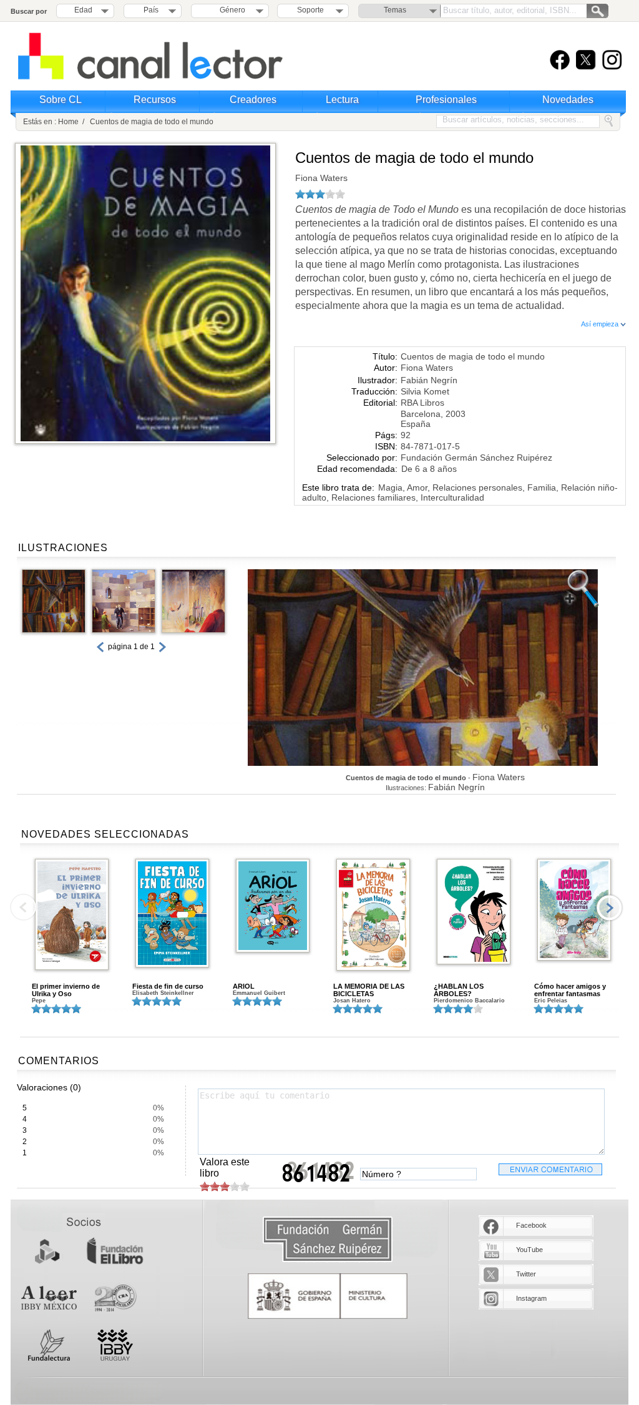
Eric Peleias (550, 1000)
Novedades (567, 99)
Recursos (155, 99)
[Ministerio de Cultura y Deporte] (327, 1296)
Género (230, 10)
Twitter (526, 1274)
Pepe (39, 1000)
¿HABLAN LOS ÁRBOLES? (459, 989)
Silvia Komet (425, 391)
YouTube (529, 1249)
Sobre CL (60, 99)
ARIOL (244, 986)
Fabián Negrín (429, 380)
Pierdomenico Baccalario (469, 1000)
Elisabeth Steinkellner (163, 993)
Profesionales (446, 99)
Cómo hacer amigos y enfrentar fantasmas (570, 989)
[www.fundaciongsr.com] (327, 1240)
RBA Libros (422, 403)
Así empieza (600, 324)
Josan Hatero (352, 1000)
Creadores (253, 99)
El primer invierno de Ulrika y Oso (66, 989)
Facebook (531, 1225)
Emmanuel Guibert (259, 993)
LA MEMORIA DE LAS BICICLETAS (368, 989)
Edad (83, 10)
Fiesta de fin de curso (167, 986)
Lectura (342, 99)
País (151, 10)
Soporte (310, 10)
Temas (395, 10)
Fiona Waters (321, 178)
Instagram (531, 1298)
